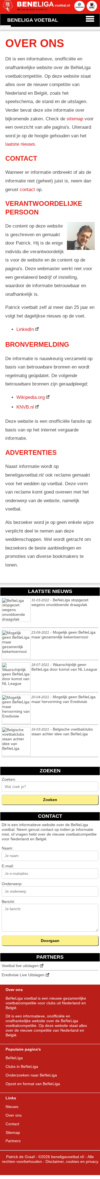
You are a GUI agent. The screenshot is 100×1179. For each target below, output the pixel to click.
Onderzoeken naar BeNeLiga (31, 1075)
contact (27, 189)
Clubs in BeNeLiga (22, 1066)
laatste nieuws (20, 144)
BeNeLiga (79, 824)
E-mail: (8, 866)
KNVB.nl (25, 407)
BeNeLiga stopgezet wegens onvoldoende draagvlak (59, 602)
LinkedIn (25, 329)
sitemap (75, 118)
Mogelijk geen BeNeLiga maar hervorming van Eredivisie (63, 699)
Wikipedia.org (30, 397)
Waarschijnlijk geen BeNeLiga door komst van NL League (64, 667)
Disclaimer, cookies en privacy (72, 1161)
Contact (12, 1124)
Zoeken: (9, 779)
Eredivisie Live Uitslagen (23, 975)
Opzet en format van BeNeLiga (33, 1084)
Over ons (14, 1115)
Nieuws (12, 1106)
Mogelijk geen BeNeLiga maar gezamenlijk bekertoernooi (63, 634)
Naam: (7, 848)
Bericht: (8, 901)
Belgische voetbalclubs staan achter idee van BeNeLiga (62, 731)
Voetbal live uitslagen (20, 965)
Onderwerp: (12, 884)
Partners (13, 1141)
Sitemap (13, 1132)
